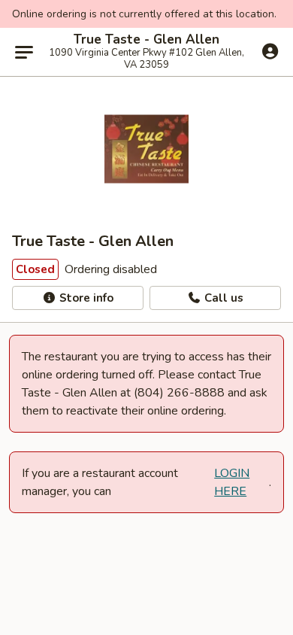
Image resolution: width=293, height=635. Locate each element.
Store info (84, 297)
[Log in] (270, 51)
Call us (222, 297)
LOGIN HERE (231, 482)
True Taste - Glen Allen (146, 39)
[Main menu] (24, 52)
